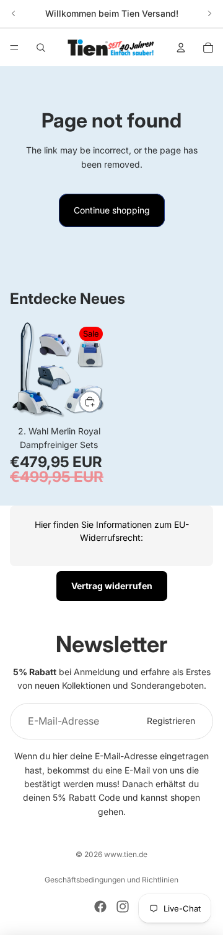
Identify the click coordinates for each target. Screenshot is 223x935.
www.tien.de (125, 854)
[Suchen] (41, 47)
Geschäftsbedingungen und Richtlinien (111, 879)
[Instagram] (122, 906)
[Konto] (181, 47)
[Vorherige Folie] (13, 13)
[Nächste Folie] (209, 13)
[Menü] (14, 47)
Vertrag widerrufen (111, 585)
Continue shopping (112, 210)
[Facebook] (100, 906)
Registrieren (171, 720)
